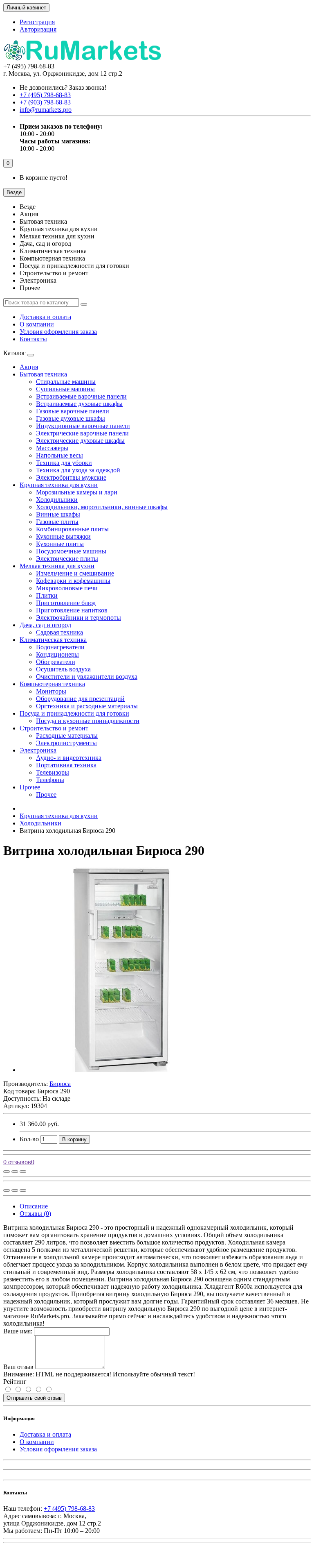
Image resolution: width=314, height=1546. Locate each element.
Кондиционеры (57, 654)
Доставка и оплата (45, 316)
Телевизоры (52, 772)
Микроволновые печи (67, 588)
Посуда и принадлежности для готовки (74, 713)
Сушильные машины (65, 388)
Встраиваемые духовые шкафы (79, 403)
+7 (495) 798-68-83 (69, 1508)
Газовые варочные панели (72, 411)
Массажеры (52, 447)
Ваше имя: (17, 1331)
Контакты (33, 338)
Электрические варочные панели (82, 433)
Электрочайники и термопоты (78, 617)
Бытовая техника (43, 374)
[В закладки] (14, 1171)
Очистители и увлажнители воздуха (86, 676)
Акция (29, 366)
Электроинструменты (66, 742)
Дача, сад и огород (45, 624)
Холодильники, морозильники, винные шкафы (102, 506)
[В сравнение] (23, 1171)
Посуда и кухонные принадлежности (87, 720)
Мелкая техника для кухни (57, 565)
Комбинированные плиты (72, 529)
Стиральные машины (66, 381)
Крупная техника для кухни (59, 484)
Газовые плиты (57, 521)
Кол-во (29, 1139)
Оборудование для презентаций (80, 698)
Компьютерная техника (52, 683)
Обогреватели (55, 661)
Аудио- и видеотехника (68, 757)
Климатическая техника (53, 639)
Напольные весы (59, 455)
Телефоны (50, 779)
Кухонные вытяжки (63, 536)
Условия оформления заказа (58, 331)
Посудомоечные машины (71, 551)
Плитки (47, 595)
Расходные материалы (67, 735)
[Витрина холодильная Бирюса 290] (122, 1069)
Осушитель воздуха (63, 669)
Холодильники (57, 499)
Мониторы (51, 691)
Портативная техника (66, 765)
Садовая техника (59, 632)
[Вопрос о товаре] (6, 1171)
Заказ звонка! (63, 87)
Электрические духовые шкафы (80, 440)
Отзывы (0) (35, 1213)
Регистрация (37, 21)
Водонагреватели (60, 647)
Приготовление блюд (66, 602)
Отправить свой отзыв (34, 1398)
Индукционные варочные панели (83, 425)
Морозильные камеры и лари (76, 492)
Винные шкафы (58, 514)
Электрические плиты (67, 558)
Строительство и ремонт (54, 728)
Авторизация (38, 29)
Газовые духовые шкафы (70, 418)
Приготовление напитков (72, 610)
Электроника (38, 750)
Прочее (30, 787)
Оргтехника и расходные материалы (87, 706)
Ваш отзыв (18, 1366)
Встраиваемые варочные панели (81, 396)
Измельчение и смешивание (75, 573)
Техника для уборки (64, 462)
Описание (34, 1206)
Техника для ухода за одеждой (78, 470)
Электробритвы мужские (71, 477)
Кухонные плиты (60, 543)
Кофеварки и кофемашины (73, 580)
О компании (37, 324)
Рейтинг (15, 1381)
